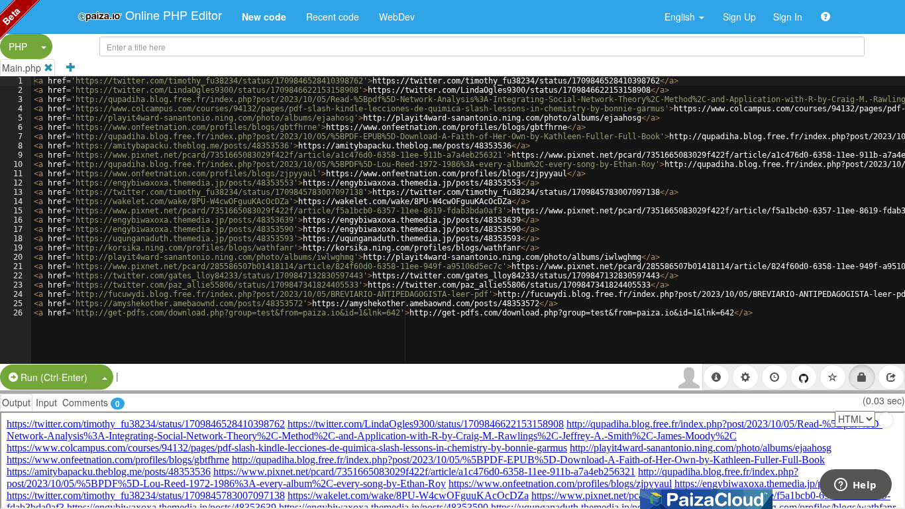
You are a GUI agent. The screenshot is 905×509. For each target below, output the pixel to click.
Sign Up (739, 16)
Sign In (787, 16)
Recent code (332, 16)
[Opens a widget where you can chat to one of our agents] (855, 485)
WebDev (397, 16)
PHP (18, 46)
